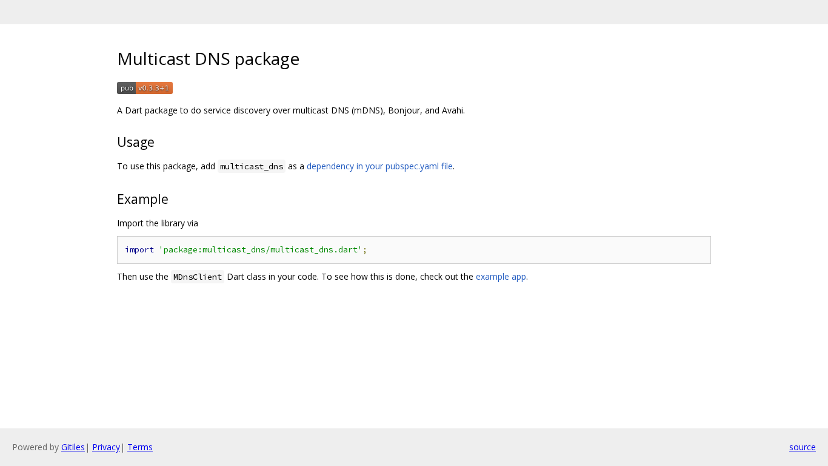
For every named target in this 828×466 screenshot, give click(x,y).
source (802, 447)
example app (501, 276)
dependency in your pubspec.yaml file (380, 166)
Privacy (106, 447)
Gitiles (73, 447)
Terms (140, 447)
